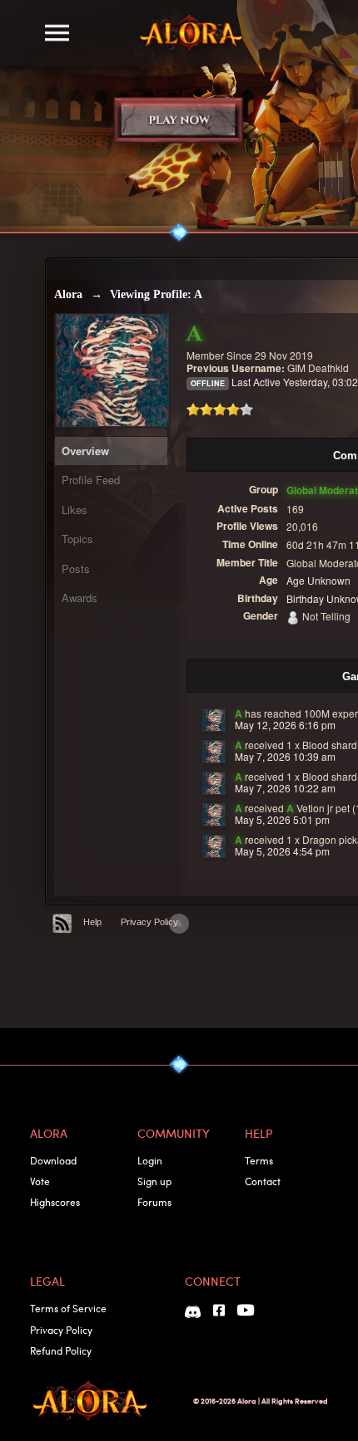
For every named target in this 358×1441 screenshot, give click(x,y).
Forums (154, 1201)
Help (92, 922)
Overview (85, 450)
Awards (79, 597)
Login (149, 1160)
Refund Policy (61, 1350)
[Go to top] (179, 924)
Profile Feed (91, 480)
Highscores (55, 1201)
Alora (68, 294)
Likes (74, 509)
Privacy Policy (149, 922)
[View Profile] (213, 720)
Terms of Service (68, 1308)
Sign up (154, 1181)
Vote (40, 1181)
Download (53, 1160)
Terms (259, 1160)
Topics (77, 539)
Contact (263, 1181)
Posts (76, 568)
